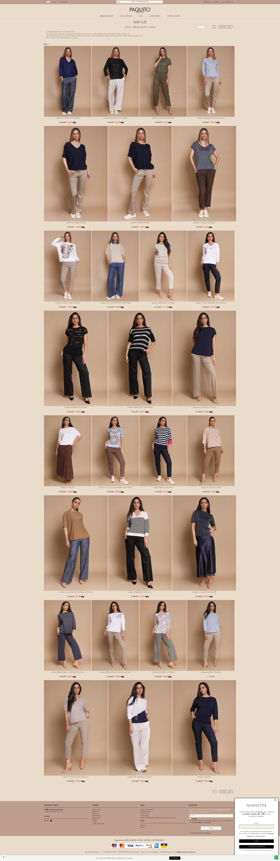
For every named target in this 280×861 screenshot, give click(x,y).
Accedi (216, 2)
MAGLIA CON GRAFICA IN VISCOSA (140, 777)
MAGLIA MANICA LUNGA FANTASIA (67, 303)
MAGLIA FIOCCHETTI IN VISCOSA (163, 672)
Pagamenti (95, 813)
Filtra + (46, 44)
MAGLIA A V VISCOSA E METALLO (204, 223)
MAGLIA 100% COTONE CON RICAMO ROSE (115, 672)
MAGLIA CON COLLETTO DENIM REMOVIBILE (115, 303)
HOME (127, 27)
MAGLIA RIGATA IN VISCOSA (163, 487)
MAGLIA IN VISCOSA (67, 487)
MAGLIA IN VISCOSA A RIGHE (211, 487)
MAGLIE (152, 27)
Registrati (95, 819)
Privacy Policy (144, 815)
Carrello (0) (228, 2)
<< (214, 27)
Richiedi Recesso (145, 811)
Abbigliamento (106, 16)
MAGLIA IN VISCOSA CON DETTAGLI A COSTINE (75, 592)
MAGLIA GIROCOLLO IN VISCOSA (163, 303)
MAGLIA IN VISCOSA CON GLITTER (68, 118)
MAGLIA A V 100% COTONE (75, 223)
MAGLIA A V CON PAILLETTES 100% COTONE (211, 303)
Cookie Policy (144, 813)
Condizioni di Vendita (147, 809)
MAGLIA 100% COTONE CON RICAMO (210, 118)
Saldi (140, 16)
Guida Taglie (96, 817)
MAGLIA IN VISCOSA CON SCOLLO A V (75, 777)
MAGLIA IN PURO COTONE (140, 223)
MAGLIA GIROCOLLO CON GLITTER (115, 118)
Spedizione (95, 811)
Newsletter (63, 2)
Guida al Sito (96, 809)
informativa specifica (197, 822)
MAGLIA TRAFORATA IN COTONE (76, 407)
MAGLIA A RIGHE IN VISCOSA (211, 672)
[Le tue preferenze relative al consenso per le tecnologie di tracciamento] (4, 857)
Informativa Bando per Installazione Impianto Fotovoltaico (158, 817)
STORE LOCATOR (173, 16)
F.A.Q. (94, 822)
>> (230, 27)
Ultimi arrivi (155, 16)
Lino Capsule (125, 16)
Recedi (207, 2)
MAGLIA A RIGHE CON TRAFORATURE (140, 407)
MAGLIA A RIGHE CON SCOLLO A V (140, 592)
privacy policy (208, 822)
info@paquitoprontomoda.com (185, 852)
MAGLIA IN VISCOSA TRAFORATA (163, 118)
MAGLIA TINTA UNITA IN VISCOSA (204, 407)
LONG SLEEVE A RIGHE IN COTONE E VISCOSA (68, 672)
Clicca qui (208, 833)
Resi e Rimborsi (97, 815)
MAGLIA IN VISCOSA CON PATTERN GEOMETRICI (115, 487)
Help (54, 2)
